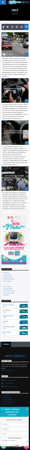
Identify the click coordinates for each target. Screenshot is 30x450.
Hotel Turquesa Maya (9, 291)
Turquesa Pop (7, 275)
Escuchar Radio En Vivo (8, 370)
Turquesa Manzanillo (9, 279)
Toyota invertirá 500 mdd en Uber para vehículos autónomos (14, 177)
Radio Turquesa (9, 54)
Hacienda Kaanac (8, 288)
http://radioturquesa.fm (10, 380)
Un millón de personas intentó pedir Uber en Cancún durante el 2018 (13, 43)
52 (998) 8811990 (9, 383)
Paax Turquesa (7, 281)
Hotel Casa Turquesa (9, 293)
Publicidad (6, 295)
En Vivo (27, 2)
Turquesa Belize (7, 277)
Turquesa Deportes (8, 316)
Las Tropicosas (7, 310)
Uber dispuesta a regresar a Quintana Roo (14, 89)
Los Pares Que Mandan (9, 327)
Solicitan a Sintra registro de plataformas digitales (15, 131)
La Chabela (5, 321)
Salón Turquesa (7, 286)
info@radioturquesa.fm (10, 386)
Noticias (4, 34)
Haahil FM (6, 272)
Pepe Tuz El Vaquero (8, 305)
